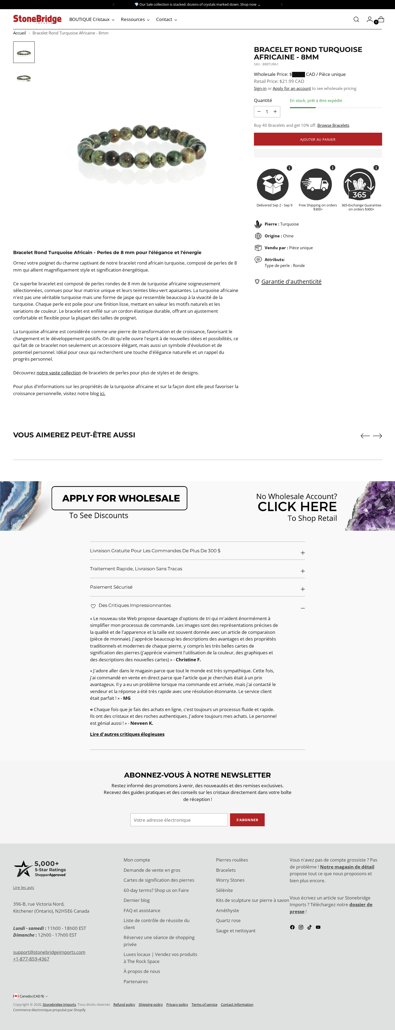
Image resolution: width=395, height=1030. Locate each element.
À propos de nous (142, 971)
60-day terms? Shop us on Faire (156, 890)
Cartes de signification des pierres (159, 880)
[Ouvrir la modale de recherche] (356, 19)
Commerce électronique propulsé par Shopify (49, 1009)
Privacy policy (177, 1004)
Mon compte (137, 860)
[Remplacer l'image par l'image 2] (24, 77)
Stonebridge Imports (59, 1004)
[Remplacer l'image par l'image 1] (24, 52)
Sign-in (260, 88)
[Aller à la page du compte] (367, 19)
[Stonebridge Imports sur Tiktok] (310, 928)
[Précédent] (114, 4)
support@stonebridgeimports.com (49, 952)
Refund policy (124, 1004)
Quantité (263, 100)
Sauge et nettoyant (236, 930)
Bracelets (226, 870)
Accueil (19, 33)
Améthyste (227, 910)
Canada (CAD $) (32, 996)
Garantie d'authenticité (291, 281)
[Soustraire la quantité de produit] (275, 111)
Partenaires (136, 981)
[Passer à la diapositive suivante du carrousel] (377, 435)
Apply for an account (292, 88)
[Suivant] (282, 4)
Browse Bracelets (333, 125)
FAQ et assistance (142, 910)
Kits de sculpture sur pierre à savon (252, 900)
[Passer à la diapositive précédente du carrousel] (365, 436)
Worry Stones (230, 880)
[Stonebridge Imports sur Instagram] (301, 928)
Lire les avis (23, 887)
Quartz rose (228, 920)
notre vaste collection (59, 373)
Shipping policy (151, 1004)
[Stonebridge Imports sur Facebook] (293, 928)
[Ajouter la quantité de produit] (259, 111)
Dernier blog (137, 900)
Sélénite (224, 890)
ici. (102, 393)
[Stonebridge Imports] (37, 19)
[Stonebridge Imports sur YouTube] (318, 928)
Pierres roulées (232, 860)
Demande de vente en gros (152, 870)
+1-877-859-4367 (31, 959)
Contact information (237, 1004)
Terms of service (204, 1004)
